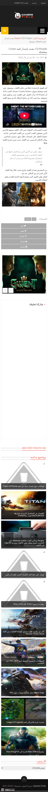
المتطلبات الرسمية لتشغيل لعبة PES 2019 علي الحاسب (25, 662)
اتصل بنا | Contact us (21, 3)
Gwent (17, 38)
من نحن (34, 3)
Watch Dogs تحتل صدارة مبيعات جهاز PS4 (27, 693)
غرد (21, 226)
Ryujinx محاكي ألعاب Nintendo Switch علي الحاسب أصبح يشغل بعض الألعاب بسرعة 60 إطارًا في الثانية (24, 542)
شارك (21, 236)
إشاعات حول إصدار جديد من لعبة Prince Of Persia (23, 486)
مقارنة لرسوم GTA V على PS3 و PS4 (28, 604)
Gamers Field (39, 786)
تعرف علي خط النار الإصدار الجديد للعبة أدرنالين (25, 575)
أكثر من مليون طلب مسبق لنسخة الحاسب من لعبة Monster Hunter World (23, 632)
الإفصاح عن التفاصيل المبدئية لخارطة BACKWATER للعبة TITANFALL (29, 514)
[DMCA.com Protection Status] (8, 790)
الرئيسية (43, 3)
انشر (22, 231)
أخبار (35, 38)
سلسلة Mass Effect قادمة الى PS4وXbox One (25, 752)
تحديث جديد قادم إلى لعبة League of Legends (25, 722)
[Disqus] (24, 338)
